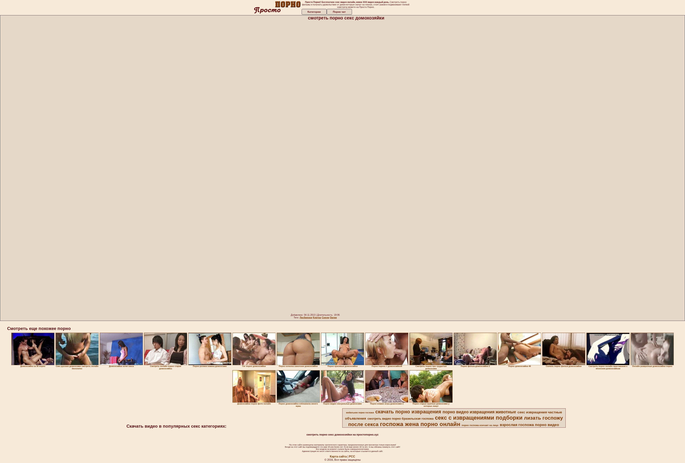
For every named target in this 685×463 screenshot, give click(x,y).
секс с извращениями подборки (478, 418)
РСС (352, 456)
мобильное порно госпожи (360, 412)
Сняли (325, 317)
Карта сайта (338, 456)
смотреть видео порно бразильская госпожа (400, 418)
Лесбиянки (306, 317)
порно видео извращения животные (479, 412)
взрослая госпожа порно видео (529, 425)
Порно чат (339, 11)
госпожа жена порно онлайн (420, 424)
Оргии (333, 317)
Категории (314, 11)
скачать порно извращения (408, 411)
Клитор (317, 317)
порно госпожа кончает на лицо (480, 425)
